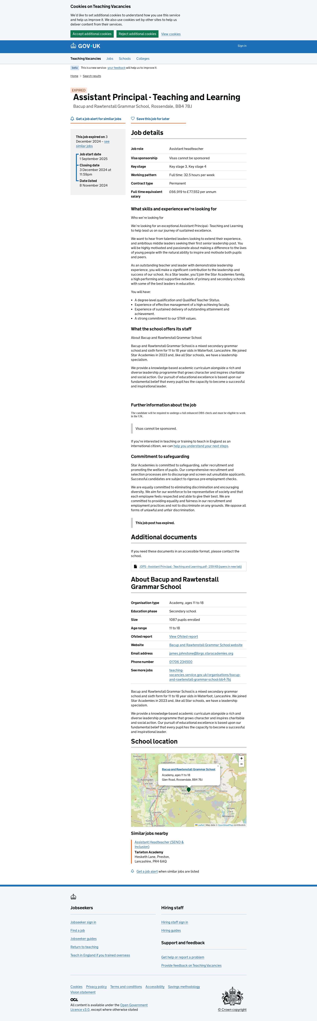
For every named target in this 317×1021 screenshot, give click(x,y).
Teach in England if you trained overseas (100, 955)
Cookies (76, 987)
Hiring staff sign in (174, 922)
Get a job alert (147, 871)
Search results (92, 76)
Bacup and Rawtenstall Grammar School (188, 769)
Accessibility (155, 987)
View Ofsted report (183, 636)
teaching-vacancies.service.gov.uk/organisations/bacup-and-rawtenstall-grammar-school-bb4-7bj (205, 674)
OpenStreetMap (225, 825)
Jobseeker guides (83, 939)
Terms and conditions (126, 987)
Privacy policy (96, 987)
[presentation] (189, 790)
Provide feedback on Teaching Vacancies (191, 965)
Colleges (143, 58)
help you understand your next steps (201, 446)
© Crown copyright (232, 1009)
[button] (189, 790)
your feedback (116, 67)
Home (74, 76)
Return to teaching (84, 947)
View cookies (171, 34)
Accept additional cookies (92, 34)
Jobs (109, 58)
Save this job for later (153, 119)
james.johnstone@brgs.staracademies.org (201, 653)
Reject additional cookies (137, 34)
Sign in (242, 45)
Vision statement (83, 992)
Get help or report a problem (182, 957)
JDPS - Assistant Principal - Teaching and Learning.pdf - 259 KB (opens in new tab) (190, 566)
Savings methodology (184, 987)
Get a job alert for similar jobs (98, 119)
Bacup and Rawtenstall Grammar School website (206, 645)
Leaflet (200, 825)
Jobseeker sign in (83, 922)
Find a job (77, 930)
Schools (125, 58)
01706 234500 (180, 662)
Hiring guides (171, 930)
